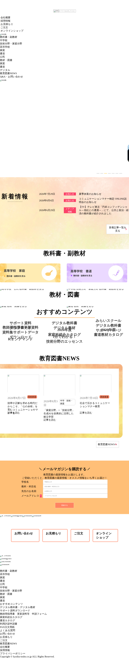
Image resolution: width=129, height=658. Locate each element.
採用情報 (5, 20)
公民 (2, 56)
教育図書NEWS (8, 73)
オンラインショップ (12, 30)
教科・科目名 (28, 486)
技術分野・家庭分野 (11, 43)
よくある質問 (7, 630)
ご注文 (4, 27)
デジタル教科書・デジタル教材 (17, 607)
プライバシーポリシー (12, 653)
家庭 (2, 50)
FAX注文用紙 (7, 627)
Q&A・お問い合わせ (11, 76)
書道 (2, 53)
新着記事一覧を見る (117, 229)
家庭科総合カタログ (11, 617)
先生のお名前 (28, 491)
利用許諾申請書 (8, 623)
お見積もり (7, 24)
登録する (64, 505)
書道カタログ (7, 620)
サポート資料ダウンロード (15, 610)
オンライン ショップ (104, 535)
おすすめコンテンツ (11, 604)
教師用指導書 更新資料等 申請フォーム (23, 613)
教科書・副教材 (8, 37)
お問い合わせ (23, 533)
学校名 (25, 482)
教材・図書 (6, 60)
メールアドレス (31, 495)
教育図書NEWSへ (107, 444)
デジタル (5, 70)
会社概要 (5, 17)
